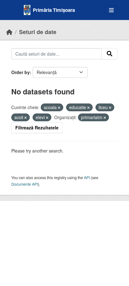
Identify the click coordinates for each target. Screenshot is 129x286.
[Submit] (109, 53)
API (87, 177)
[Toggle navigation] (111, 10)
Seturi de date (37, 32)
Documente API (24, 184)
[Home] (9, 32)
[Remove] (59, 107)
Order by (20, 72)
